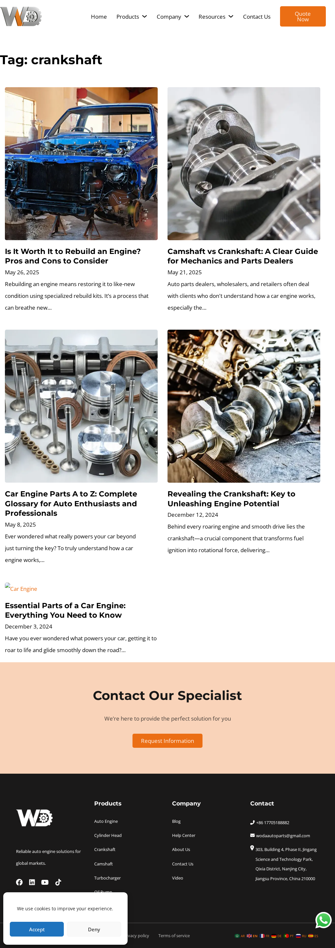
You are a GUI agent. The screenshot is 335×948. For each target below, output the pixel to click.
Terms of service (174, 935)
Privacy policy (136, 935)
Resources (212, 16)
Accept (37, 929)
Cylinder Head (108, 835)
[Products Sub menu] (144, 16)
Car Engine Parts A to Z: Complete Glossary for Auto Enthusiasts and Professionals (71, 503)
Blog (176, 821)
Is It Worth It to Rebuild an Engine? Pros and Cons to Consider (73, 256)
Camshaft (103, 864)
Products (127, 16)
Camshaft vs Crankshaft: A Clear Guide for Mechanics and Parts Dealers (243, 256)
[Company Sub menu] (186, 16)
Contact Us (257, 16)
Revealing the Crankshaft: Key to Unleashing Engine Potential (231, 498)
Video (177, 878)
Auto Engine (106, 821)
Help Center (183, 835)
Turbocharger (107, 878)
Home (99, 16)
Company (169, 16)
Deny (94, 929)
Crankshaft (104, 849)
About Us (181, 849)
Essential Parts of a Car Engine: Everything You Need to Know (65, 610)
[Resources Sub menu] (231, 16)
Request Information (167, 741)
